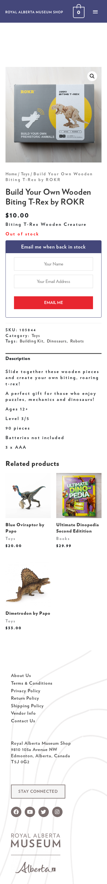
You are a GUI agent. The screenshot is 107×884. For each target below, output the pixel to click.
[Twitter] (43, 812)
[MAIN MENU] (95, 11)
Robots (77, 341)
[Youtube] (30, 812)
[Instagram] (57, 812)
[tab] (53, 358)
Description (17, 358)
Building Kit (31, 341)
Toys (25, 174)
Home (11, 174)
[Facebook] (16, 812)
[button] (38, 792)
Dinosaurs (57, 341)
